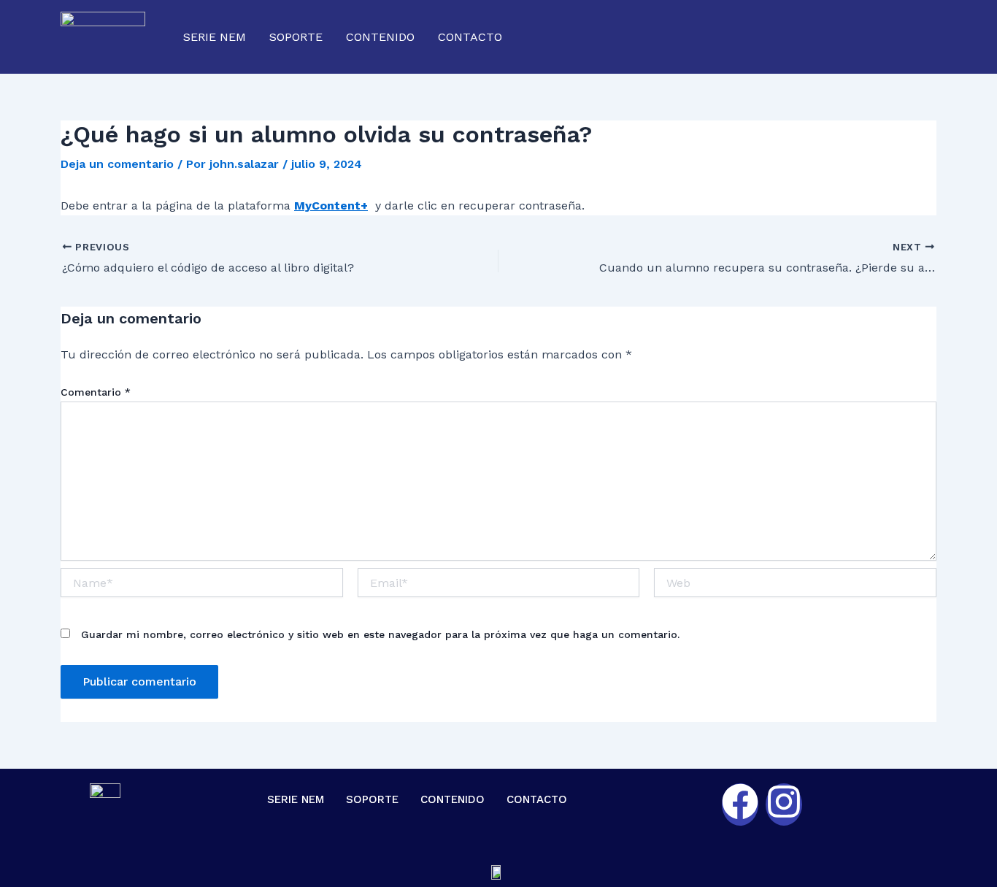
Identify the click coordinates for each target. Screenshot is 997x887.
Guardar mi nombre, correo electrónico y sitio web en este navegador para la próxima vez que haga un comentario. (380, 634)
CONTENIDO (380, 37)
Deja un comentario (117, 164)
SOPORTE (296, 37)
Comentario (96, 392)
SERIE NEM (214, 37)
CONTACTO (470, 37)
